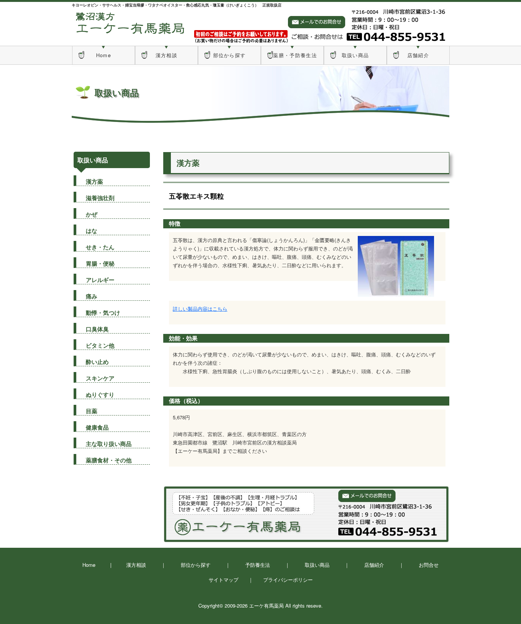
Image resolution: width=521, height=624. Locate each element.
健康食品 (97, 427)
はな (91, 230)
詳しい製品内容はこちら (200, 308)
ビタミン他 (100, 345)
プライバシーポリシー (288, 579)
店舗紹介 (418, 55)
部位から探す (229, 55)
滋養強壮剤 (100, 198)
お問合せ (429, 564)
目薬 (91, 411)
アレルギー (100, 280)
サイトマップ (223, 579)
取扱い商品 (355, 55)
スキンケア (100, 378)
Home (103, 55)
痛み (91, 296)
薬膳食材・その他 (109, 460)
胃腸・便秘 (100, 263)
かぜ (91, 214)
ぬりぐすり (100, 394)
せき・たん (100, 247)
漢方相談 (166, 55)
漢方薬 (94, 181)
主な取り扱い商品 (109, 444)
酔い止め (97, 362)
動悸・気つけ (103, 312)
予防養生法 (257, 564)
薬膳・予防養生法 (292, 55)
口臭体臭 (97, 329)
